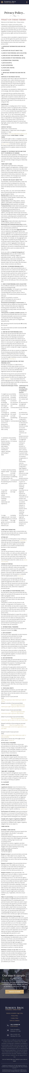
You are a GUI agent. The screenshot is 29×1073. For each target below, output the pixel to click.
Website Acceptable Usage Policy (14, 1013)
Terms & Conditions (15, 1020)
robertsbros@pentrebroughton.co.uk (18, 133)
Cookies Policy (14, 1018)
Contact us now (14, 991)
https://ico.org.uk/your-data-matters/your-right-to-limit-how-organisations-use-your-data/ (14, 726)
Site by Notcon (23, 1071)
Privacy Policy (14, 1015)
